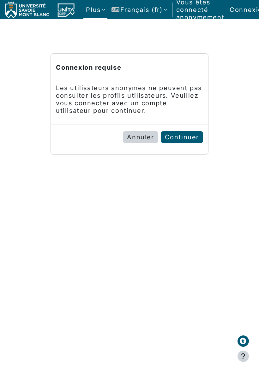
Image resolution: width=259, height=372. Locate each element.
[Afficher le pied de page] (243, 356)
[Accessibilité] (243, 341)
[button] (139, 9)
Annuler (140, 137)
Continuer (182, 137)
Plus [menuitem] (93, 10)
